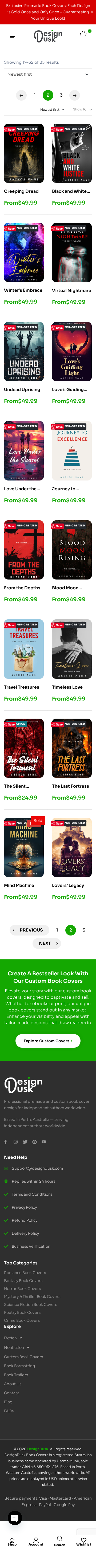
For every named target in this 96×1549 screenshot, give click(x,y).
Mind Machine (19, 885)
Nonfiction (14, 1347)
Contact (11, 1393)
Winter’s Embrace (23, 290)
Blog (8, 1402)
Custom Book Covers (23, 1356)
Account (36, 1544)
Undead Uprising (22, 389)
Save (11, 129)
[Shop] (12, 1540)
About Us (12, 1383)
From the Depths (22, 588)
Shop (12, 1544)
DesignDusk (37, 1449)
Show (77, 109)
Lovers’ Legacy (68, 885)
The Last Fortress (70, 786)
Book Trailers (16, 1374)
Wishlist (83, 1544)
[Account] (36, 1540)
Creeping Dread (21, 191)
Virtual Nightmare (71, 290)
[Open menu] (12, 36)
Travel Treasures (21, 687)
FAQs (9, 1411)
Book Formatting (19, 1365)
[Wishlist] (83, 1540)
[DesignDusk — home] (48, 36)
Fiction (10, 1338)
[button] (48, 1338)
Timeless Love (67, 687)
